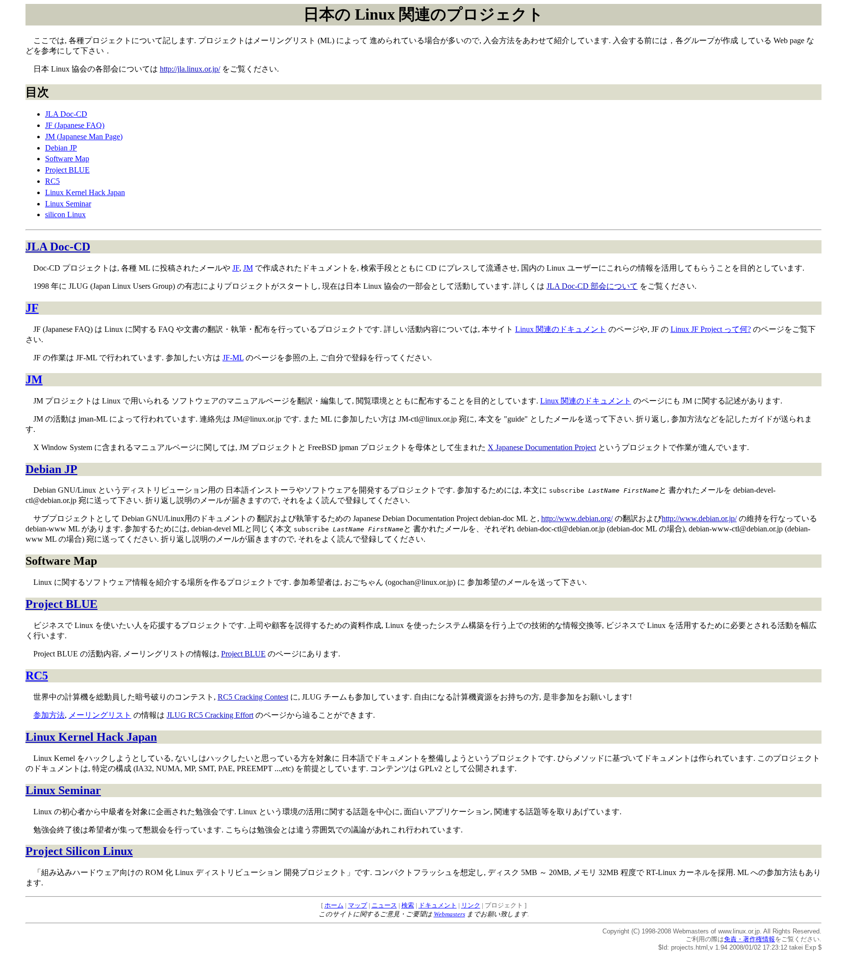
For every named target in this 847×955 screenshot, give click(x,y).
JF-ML (233, 357)
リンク (470, 905)
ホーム (334, 905)
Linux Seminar (68, 204)
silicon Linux (65, 214)
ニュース (384, 905)
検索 (407, 905)
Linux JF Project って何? (711, 329)
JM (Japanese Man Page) (84, 136)
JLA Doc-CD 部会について (592, 286)
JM (248, 268)
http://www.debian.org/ (577, 518)
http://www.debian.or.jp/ (699, 518)
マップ (357, 905)
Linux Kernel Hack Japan (85, 192)
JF (235, 268)
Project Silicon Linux (79, 851)
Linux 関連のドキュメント (560, 329)
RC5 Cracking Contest (253, 697)
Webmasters (449, 914)
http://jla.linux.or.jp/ (190, 69)
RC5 (52, 181)
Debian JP (61, 148)
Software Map (67, 158)
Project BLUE (67, 170)
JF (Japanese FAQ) (74, 125)
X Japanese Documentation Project (542, 447)
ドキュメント (438, 905)
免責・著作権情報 (749, 939)
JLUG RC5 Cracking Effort (210, 715)
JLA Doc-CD (66, 114)
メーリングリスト (100, 715)
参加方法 (49, 715)
